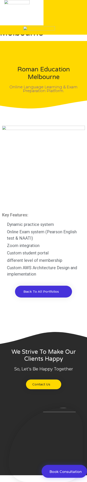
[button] (63, 13)
